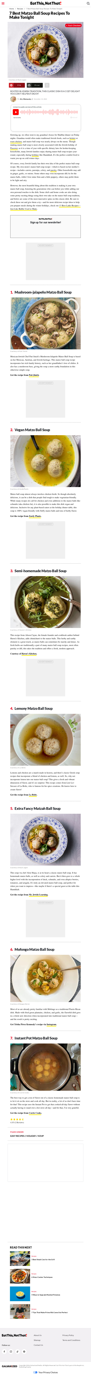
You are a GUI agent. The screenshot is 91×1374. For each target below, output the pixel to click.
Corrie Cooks (35, 1112)
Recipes (20, 9)
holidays (35, 154)
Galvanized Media (36, 1365)
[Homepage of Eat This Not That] (14, 1335)
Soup (41, 1136)
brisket (72, 138)
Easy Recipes (17, 1136)
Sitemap (37, 1340)
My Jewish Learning (38, 894)
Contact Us (38, 1345)
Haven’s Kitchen (29, 653)
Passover (14, 148)
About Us (38, 1335)
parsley (54, 170)
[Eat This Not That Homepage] (45, 3)
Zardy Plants (35, 516)
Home (11, 9)
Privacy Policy (68, 1335)
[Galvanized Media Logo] (9, 1366)
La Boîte (33, 794)
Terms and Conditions (71, 1340)
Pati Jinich (34, 375)
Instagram (51, 1024)
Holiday (31, 1136)
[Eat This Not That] (45, 219)
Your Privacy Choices (48, 1372)
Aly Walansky (25, 99)
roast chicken (16, 141)
